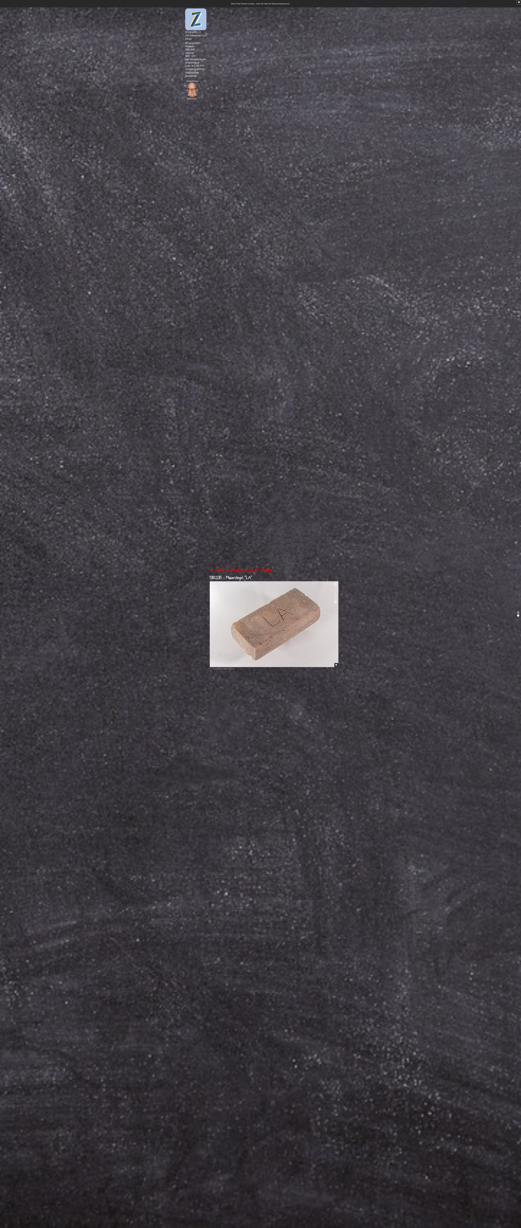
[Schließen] (519, 2)
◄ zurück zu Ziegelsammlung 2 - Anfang (241, 570)
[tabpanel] (196, 36)
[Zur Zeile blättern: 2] (518, 615)
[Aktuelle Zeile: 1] (518, 612)
